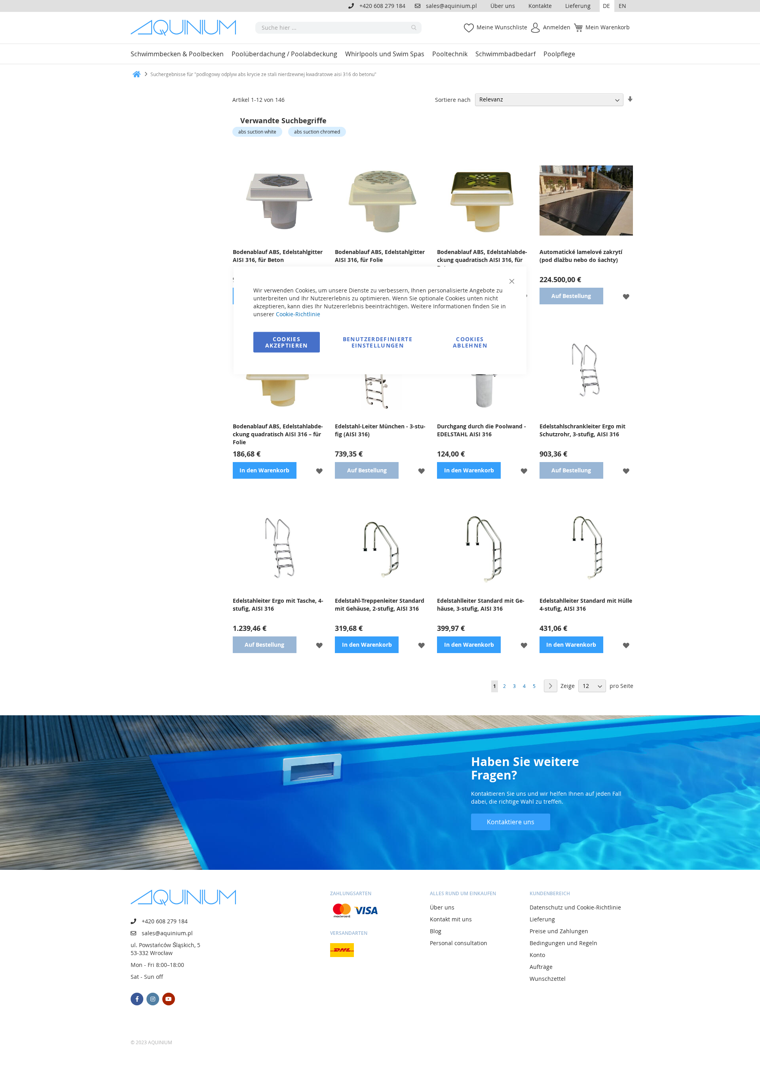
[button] (607, 6)
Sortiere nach (453, 99)
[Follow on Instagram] (152, 999)
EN (622, 6)
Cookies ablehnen (470, 342)
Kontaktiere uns (510, 822)
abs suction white (257, 131)
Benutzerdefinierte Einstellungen (377, 342)
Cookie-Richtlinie (298, 314)
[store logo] (186, 28)
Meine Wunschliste (502, 27)
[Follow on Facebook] (137, 999)
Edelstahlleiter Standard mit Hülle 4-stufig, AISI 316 (586, 604)
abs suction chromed (317, 131)
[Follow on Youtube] (168, 999)
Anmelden (556, 27)
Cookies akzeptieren (286, 342)
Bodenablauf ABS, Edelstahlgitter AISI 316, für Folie (380, 256)
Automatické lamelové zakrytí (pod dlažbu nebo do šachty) (581, 256)
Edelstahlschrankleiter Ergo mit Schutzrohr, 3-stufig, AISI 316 (582, 430)
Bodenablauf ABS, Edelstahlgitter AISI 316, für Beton (278, 256)
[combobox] (338, 28)
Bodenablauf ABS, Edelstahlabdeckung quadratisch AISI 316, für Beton (482, 259)
